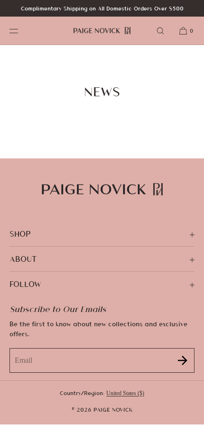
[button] (160, 31)
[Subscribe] (183, 360)
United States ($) (125, 393)
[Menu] (20, 31)
